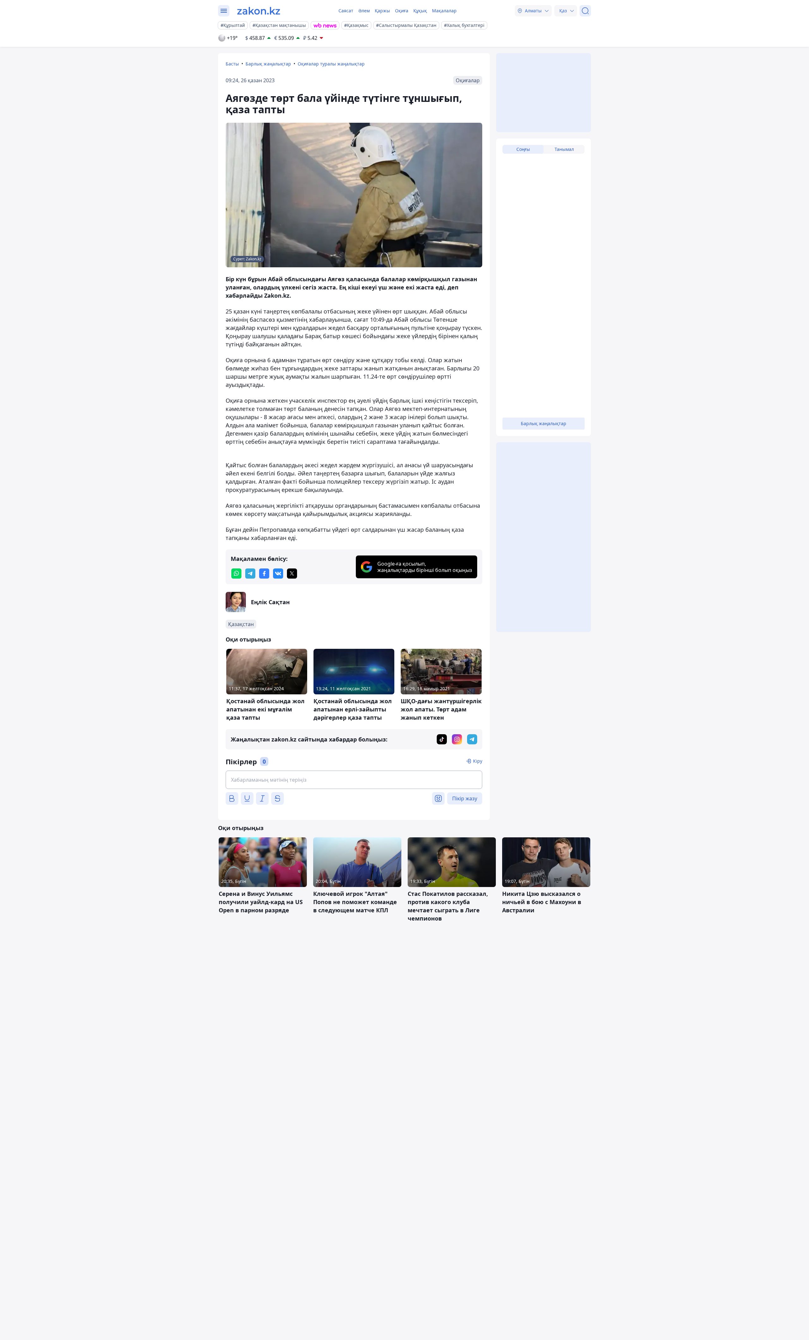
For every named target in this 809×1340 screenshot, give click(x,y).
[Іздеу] (585, 10)
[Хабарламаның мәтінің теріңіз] (354, 780)
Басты (232, 64)
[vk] (278, 573)
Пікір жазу (464, 798)
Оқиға (401, 11)
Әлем (364, 11)
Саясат (345, 11)
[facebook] (264, 573)
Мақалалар (444, 11)
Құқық (420, 11)
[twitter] (292, 573)
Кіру (477, 761)
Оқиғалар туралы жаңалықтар (331, 64)
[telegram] (250, 573)
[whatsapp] (236, 573)
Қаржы (382, 11)
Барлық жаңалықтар (268, 64)
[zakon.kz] (258, 11)
